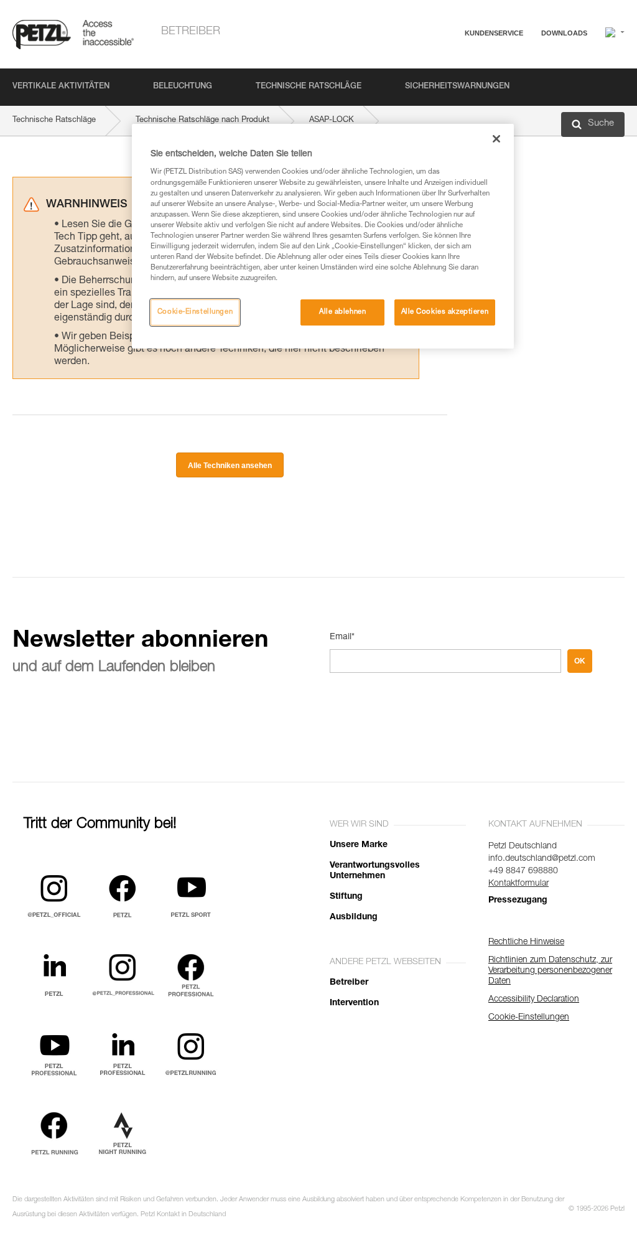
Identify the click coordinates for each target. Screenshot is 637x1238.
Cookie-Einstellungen (195, 312)
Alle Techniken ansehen (230, 465)
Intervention (354, 1003)
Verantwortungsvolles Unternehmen (375, 871)
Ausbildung (354, 917)
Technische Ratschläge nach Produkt (202, 120)
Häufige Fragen (453, 63)
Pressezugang (517, 900)
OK (579, 661)
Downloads (564, 33)
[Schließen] (496, 138)
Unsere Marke (359, 845)
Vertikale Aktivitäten (60, 87)
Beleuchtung (182, 87)
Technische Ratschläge (308, 87)
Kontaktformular (518, 883)
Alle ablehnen (342, 312)
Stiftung (346, 897)
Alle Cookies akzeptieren (445, 312)
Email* (342, 637)
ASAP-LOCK (331, 120)
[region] (323, 236)
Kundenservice (494, 33)
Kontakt (439, 81)
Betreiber (190, 31)
